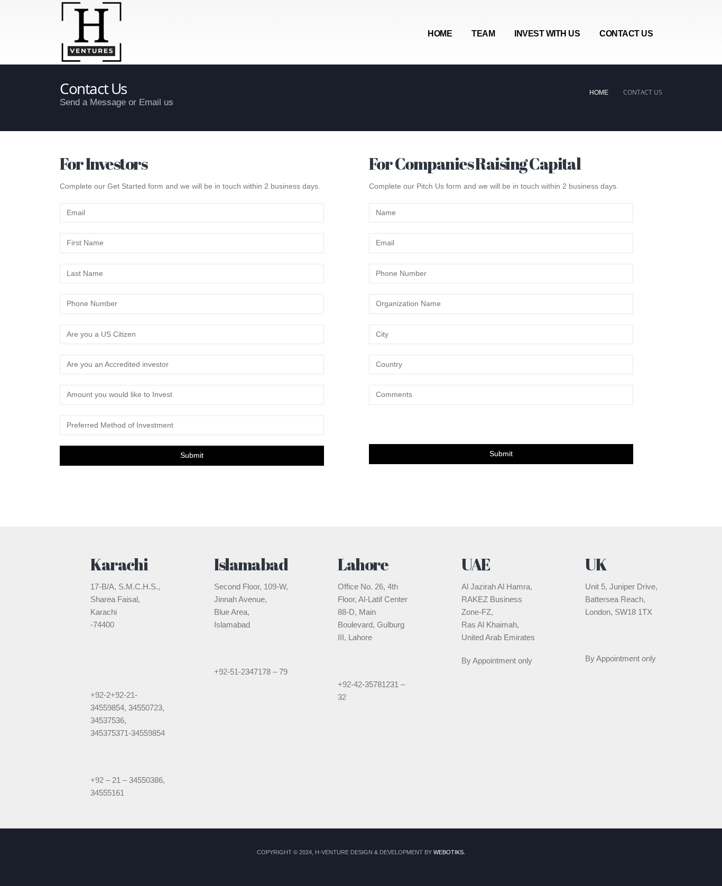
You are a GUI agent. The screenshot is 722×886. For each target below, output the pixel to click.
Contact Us (626, 33)
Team (483, 33)
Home (440, 33)
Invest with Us (547, 33)
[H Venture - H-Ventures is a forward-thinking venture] (91, 32)
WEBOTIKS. (449, 852)
